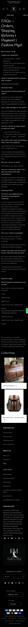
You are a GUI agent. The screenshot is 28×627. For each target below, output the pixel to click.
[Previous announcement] (3, 2)
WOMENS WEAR (8, 478)
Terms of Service (8, 444)
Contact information (15, 623)
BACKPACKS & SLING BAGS (14, 418)
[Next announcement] (25, 2)
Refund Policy (7, 436)
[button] (4, 9)
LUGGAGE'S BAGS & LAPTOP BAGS (12, 491)
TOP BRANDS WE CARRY (11, 500)
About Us (6, 455)
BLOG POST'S (7, 496)
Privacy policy (22, 618)
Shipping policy (20, 620)
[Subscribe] (23, 576)
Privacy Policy (7, 432)
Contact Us (7, 459)
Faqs (4, 463)
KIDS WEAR (7, 482)
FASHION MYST (12, 616)
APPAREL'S (6, 486)
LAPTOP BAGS (9, 386)
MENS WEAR (7, 474)
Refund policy (12, 618)
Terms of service (9, 620)
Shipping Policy (8, 440)
